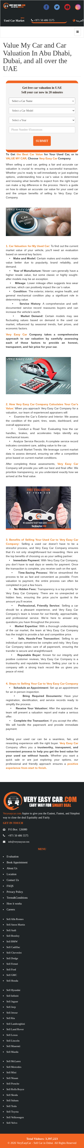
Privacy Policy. (15, 891)
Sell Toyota (12, 1111)
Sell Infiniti (12, 995)
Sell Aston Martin (15, 924)
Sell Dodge (12, 958)
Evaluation (13, 856)
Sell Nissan (12, 1078)
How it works (14, 903)
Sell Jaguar (12, 1001)
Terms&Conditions (17, 897)
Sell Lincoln (13, 1040)
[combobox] (42, 101)
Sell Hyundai (13, 990)
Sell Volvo (11, 1122)
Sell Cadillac (13, 947)
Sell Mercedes (13, 1066)
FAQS (10, 886)
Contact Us (13, 880)
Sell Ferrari (12, 963)
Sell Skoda (12, 1095)
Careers (11, 909)
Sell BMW (12, 941)
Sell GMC (11, 975)
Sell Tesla (11, 1106)
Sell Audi (11, 930)
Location (11, 874)
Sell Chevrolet (14, 952)
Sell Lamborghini (15, 1023)
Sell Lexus (12, 1035)
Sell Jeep (11, 1006)
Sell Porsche (12, 1083)
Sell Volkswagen (15, 1117)
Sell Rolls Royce (15, 1089)
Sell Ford (11, 969)
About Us (12, 868)
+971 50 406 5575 (44, 20)
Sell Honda (12, 980)
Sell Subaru (12, 1100)
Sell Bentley (13, 935)
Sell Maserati (13, 1046)
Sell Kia (10, 1018)
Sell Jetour (12, 1012)
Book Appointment (17, 862)
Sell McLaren (13, 1061)
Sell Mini (11, 1072)
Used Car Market (14, 20)
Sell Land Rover (15, 1029)
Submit (42, 141)
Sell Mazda (12, 1051)
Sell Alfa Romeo (15, 919)
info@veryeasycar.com (18, 841)
